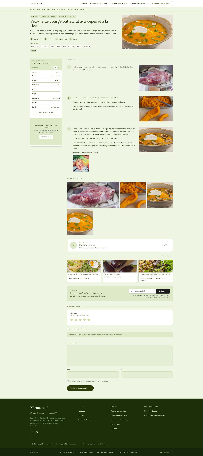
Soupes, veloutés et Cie (67, 16)
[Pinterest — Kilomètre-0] (32, 432)
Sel (33, 89)
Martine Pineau (87, 244)
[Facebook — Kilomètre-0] (37, 432)
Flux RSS (114, 429)
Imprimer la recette (47, 112)
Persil (34, 107)
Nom (69, 369)
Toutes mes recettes (100, 248)
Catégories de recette (119, 3)
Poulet (34, 76)
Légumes (47, 9)
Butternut (35, 85)
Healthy (33, 50)
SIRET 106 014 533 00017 (105, 452)
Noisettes (35, 98)
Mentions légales (150, 411)
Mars (64, 46)
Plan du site (115, 424)
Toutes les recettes (118, 411)
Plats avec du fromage (48, 16)
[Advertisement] (46, 131)
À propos (81, 411)
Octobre (79, 46)
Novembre (71, 46)
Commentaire (72, 343)
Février (52, 46)
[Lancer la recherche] (151, 3)
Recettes (83, 3)
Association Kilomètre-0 (68, 452)
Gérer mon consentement (128, 452)
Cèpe (34, 94)
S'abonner (163, 291)
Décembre (44, 46)
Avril (38, 46)
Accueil (32, 9)
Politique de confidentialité (154, 415)
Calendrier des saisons (99, 3)
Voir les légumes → (168, 256)
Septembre (87, 46)
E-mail (124, 369)
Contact (81, 415)
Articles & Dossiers (137, 3)
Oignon (34, 80)
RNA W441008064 (86, 452)
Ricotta (34, 103)
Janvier (58, 46)
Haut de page (164, 452)
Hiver (32, 46)
